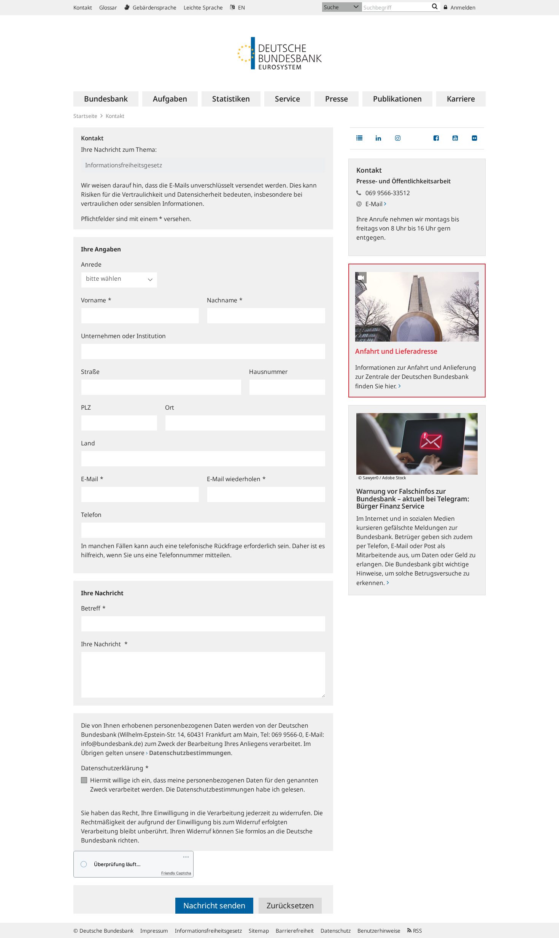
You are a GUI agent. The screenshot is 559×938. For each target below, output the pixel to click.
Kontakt (82, 7)
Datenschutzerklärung (115, 768)
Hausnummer (268, 371)
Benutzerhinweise (378, 930)
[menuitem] (105, 99)
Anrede (91, 264)
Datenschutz (336, 930)
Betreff (93, 608)
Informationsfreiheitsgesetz (208, 930)
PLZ (86, 407)
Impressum (154, 930)
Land (88, 443)
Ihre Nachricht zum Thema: (119, 149)
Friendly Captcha (176, 873)
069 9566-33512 (387, 193)
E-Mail (92, 479)
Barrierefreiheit (295, 930)
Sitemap (259, 930)
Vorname (96, 300)
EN (241, 7)
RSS (416, 930)
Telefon (91, 514)
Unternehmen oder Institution (123, 336)
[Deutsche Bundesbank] (279, 52)
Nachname (225, 300)
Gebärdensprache (153, 7)
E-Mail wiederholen (236, 479)
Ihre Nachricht (104, 644)
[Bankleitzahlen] (435, 6)
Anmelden (462, 7)
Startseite (85, 115)
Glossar (108, 7)
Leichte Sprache (203, 7)
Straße (90, 371)
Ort (169, 407)
